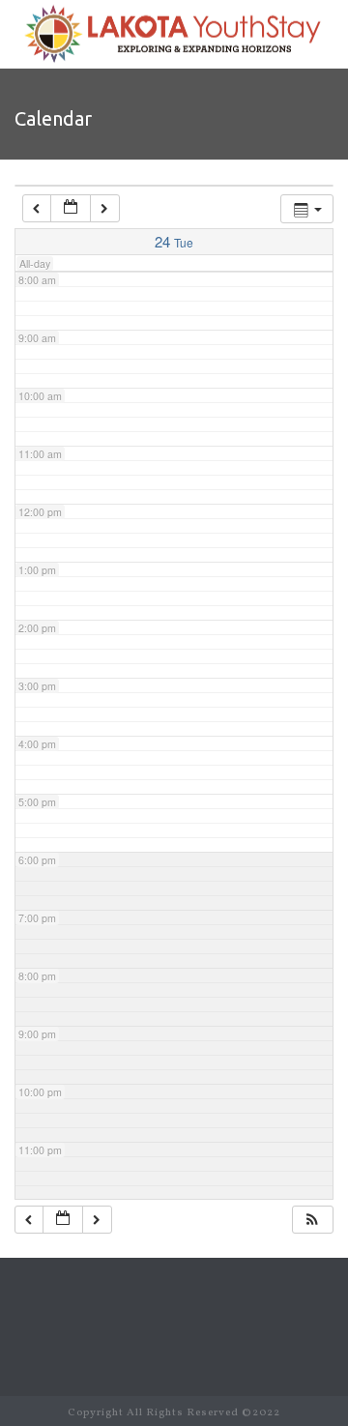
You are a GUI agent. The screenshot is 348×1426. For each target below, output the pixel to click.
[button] (312, 1220)
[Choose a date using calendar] (70, 208)
